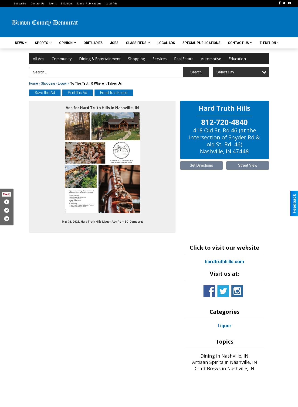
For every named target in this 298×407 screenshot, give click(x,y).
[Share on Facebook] (6, 202)
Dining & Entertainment (100, 58)
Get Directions (201, 165)
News (19, 43)
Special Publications (88, 3)
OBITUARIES (93, 43)
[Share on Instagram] (6, 218)
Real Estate (183, 58)
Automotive (211, 58)
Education (237, 58)
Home (33, 83)
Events (52, 3)
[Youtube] (289, 3)
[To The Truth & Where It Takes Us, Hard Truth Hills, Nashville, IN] (102, 162)
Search (196, 72)
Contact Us (37, 3)
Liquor (62, 83)
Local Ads (111, 3)
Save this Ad (45, 92)
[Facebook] (280, 3)
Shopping (136, 58)
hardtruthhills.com (224, 261)
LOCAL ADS (166, 43)
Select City (225, 72)
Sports (41, 43)
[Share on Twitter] (6, 210)
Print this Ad (77, 92)
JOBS (114, 43)
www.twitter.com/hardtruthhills (223, 291)
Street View (247, 165)
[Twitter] (284, 3)
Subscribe (20, 3)
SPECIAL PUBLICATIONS (201, 43)
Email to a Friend (113, 92)
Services (159, 58)
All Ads (38, 58)
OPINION (66, 43)
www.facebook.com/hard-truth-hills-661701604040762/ (209, 291)
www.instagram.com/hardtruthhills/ (237, 291)
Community (62, 58)
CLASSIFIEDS (136, 43)
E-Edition (66, 3)
